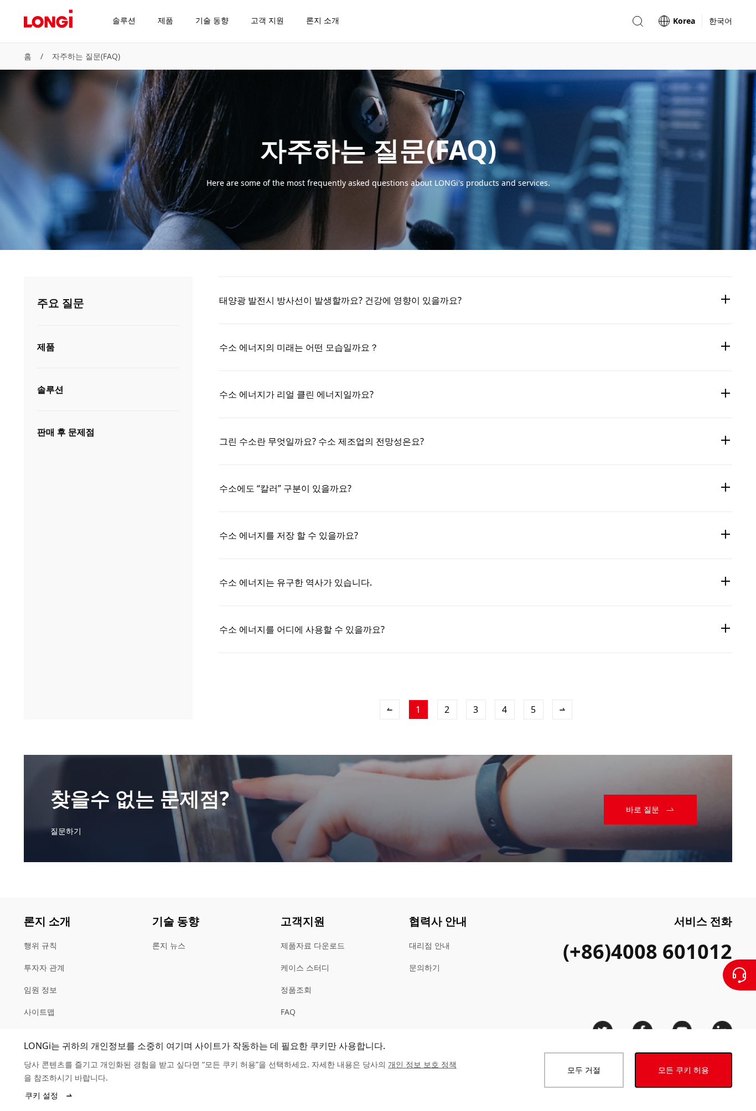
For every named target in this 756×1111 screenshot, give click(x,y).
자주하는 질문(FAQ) (86, 56)
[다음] (562, 709)
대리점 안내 (429, 945)
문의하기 (424, 967)
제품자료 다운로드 (313, 945)
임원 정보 (40, 989)
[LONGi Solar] (48, 22)
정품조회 (296, 989)
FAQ (288, 1011)
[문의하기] (739, 974)
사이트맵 (39, 1011)
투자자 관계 (44, 967)
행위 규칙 (40, 945)
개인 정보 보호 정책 (422, 1064)
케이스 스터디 (305, 967)
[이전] (390, 709)
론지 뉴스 (168, 945)
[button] (637, 21)
